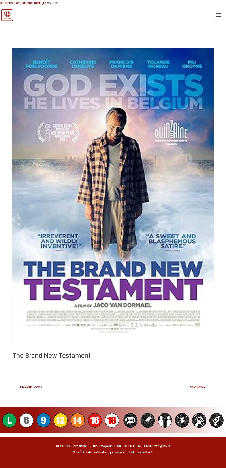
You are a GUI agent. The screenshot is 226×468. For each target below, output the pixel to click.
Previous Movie (29, 387)
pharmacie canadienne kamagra (23, 3)
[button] (218, 15)
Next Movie (200, 387)
